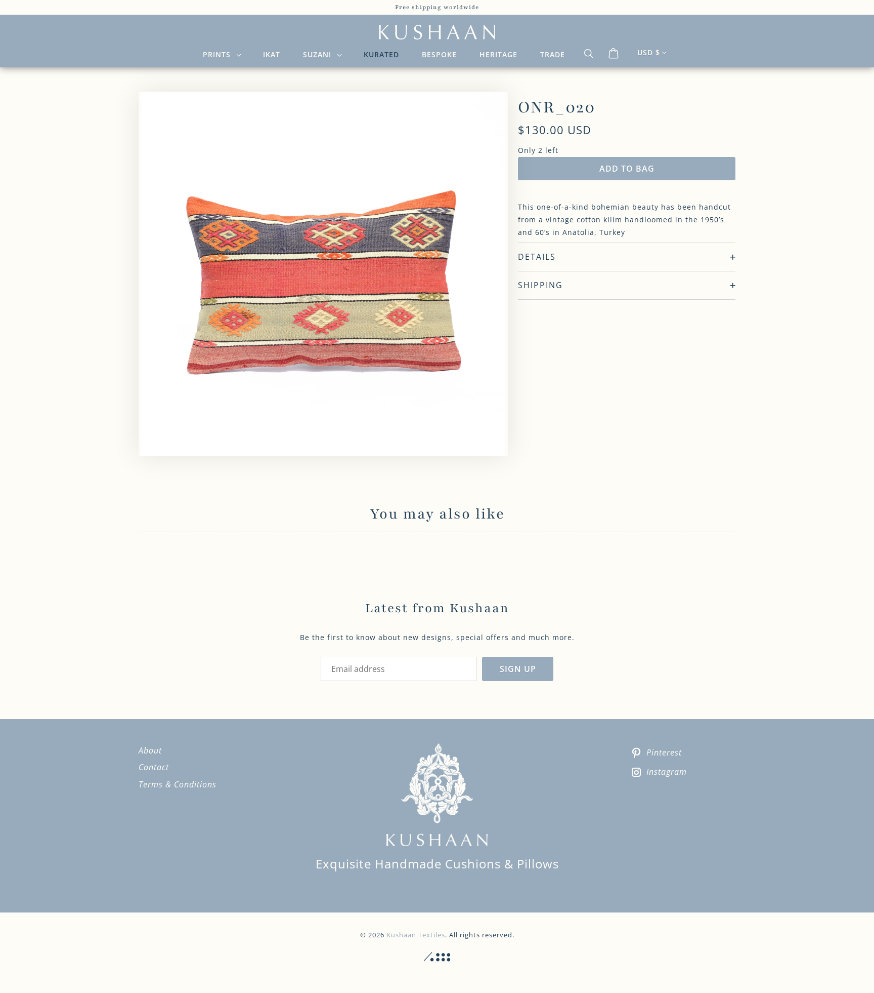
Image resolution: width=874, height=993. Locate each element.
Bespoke (439, 54)
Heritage (498, 54)
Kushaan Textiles (415, 934)
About (150, 750)
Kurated (381, 54)
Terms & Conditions (177, 784)
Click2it (437, 957)
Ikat (271, 54)
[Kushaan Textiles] (437, 32)
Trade (552, 54)
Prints (219, 54)
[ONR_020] (323, 274)
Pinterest (664, 752)
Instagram (666, 771)
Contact (154, 767)
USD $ (648, 52)
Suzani (319, 54)
